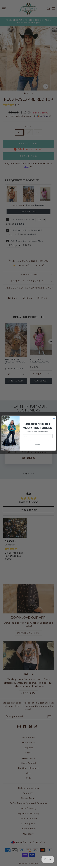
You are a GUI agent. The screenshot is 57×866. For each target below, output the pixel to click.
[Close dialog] (54, 417)
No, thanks (37, 444)
